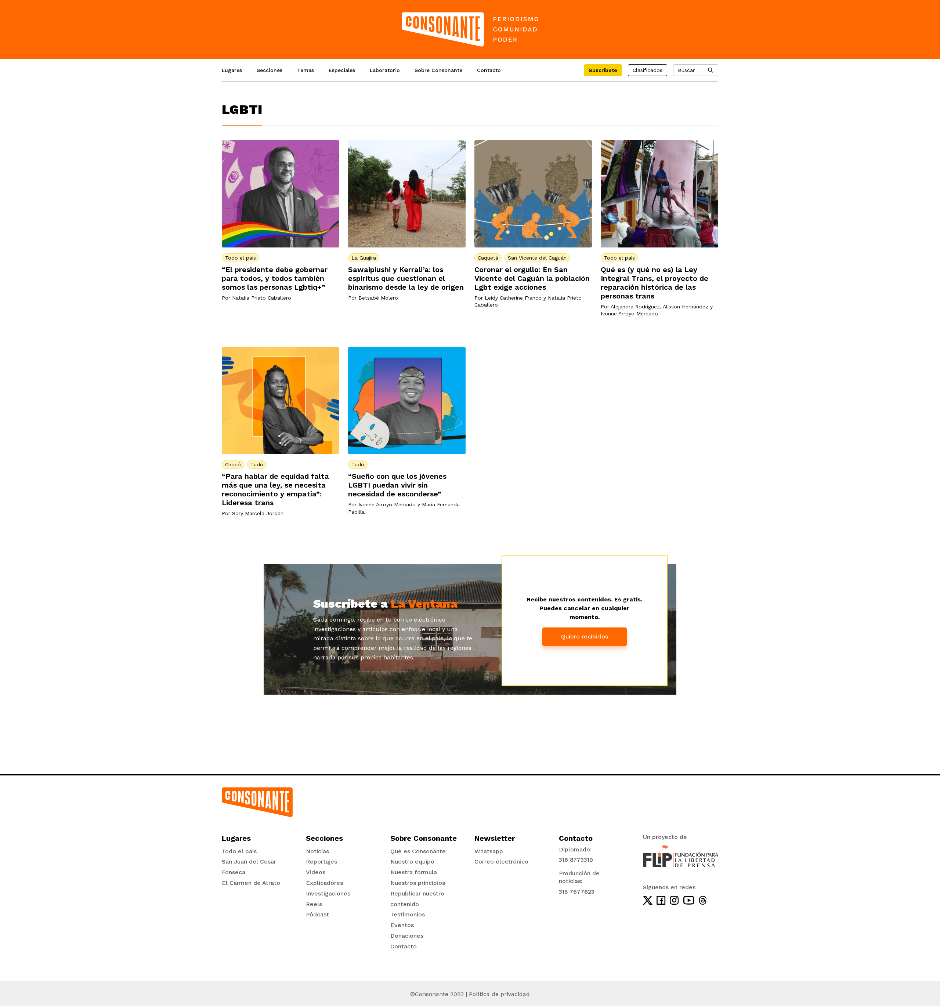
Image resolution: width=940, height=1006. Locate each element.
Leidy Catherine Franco (513, 298)
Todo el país (240, 258)
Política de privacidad (499, 994)
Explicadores (324, 882)
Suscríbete (603, 70)
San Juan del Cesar (249, 861)
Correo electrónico (501, 861)
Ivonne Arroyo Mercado (629, 313)
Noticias (317, 851)
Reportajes (321, 861)
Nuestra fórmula (413, 872)
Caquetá (488, 258)
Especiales (342, 70)
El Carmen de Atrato (251, 882)
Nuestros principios (417, 882)
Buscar (686, 70)
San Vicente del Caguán (537, 258)
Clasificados (647, 70)
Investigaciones (328, 893)
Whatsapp (488, 851)
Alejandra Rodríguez (635, 307)
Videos (315, 872)
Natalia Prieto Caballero (261, 298)
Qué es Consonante (418, 851)
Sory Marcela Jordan (257, 513)
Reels (314, 904)
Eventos (402, 925)
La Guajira (363, 258)
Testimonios (407, 914)
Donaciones (406, 935)
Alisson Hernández (685, 307)
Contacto (489, 70)
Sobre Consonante (438, 70)
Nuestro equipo (412, 861)
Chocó (233, 464)
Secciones (269, 70)
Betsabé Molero (378, 298)
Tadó (256, 464)
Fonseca (233, 872)
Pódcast (317, 914)
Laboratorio (385, 70)
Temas (305, 70)
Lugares (232, 70)
